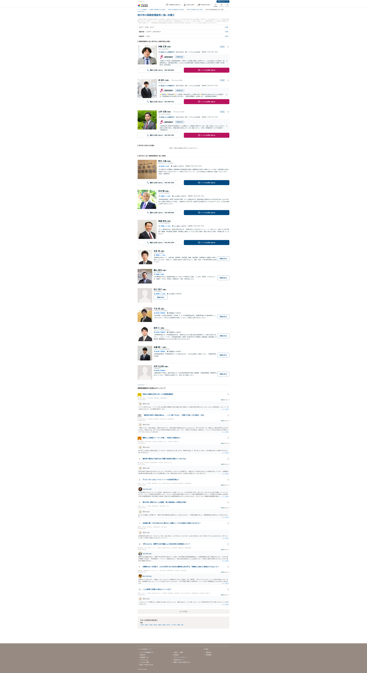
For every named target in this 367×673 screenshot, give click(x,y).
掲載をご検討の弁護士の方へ (182, 662)
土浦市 (162, 274)
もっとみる (183, 611)
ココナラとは (144, 660)
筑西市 (159, 625)
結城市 (146, 625)
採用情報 (208, 655)
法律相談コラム (144, 657)
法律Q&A (142, 655)
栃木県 (162, 166)
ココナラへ (142, 1)
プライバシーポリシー (180, 657)
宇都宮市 (162, 313)
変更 (226, 27)
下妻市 (151, 625)
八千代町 (173, 625)
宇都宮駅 (171, 313)
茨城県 (162, 196)
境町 (182, 625)
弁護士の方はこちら (223, 1)
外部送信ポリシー (178, 660)
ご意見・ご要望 (178, 652)
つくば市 (167, 196)
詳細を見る (223, 258)
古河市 (142, 625)
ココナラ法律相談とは (146, 652)
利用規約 (176, 655)
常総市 (155, 625)
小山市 (167, 166)
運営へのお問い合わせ (146, 664)
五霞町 (178, 625)
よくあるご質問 (144, 662)
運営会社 (208, 652)
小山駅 (175, 166)
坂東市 (164, 625)
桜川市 (163, 52)
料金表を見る (180, 56)
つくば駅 (176, 196)
